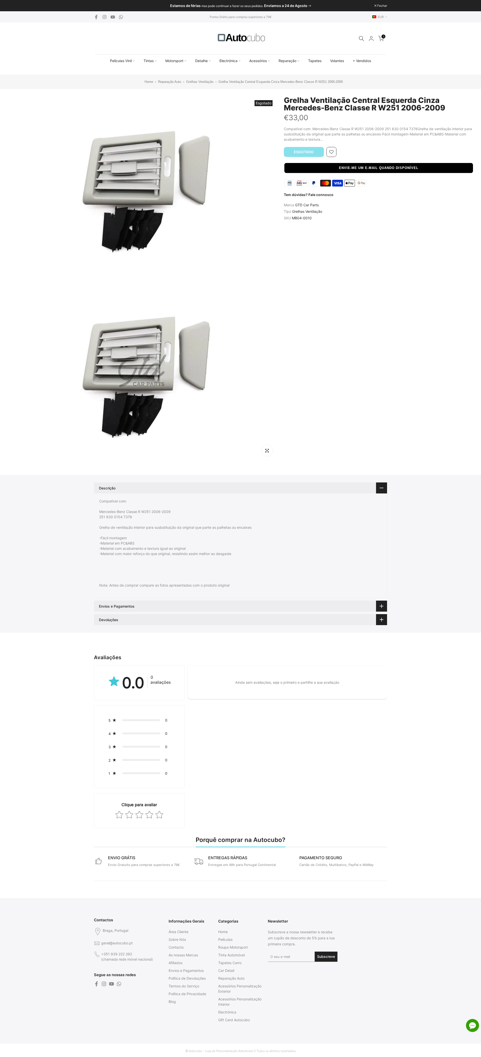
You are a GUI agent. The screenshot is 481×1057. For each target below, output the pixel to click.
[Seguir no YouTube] (112, 17)
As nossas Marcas (183, 955)
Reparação (287, 61)
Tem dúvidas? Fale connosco (308, 195)
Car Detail (226, 970)
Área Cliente (178, 932)
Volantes (337, 61)
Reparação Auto (169, 82)
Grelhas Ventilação (199, 82)
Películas (225, 939)
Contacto (176, 947)
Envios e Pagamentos (186, 970)
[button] (379, 167)
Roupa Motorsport (233, 947)
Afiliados (175, 963)
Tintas (149, 61)
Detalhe (201, 61)
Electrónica (228, 61)
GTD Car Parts (307, 205)
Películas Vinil (121, 61)
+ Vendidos (362, 61)
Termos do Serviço (184, 986)
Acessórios (258, 61)
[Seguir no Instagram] (104, 17)
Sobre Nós (177, 939)
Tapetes (314, 61)
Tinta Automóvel (231, 955)
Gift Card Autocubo (234, 1020)
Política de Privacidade (187, 994)
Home (146, 82)
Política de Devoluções (187, 978)
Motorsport (174, 61)
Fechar (101, 5)
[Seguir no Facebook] (96, 17)
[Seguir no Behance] (121, 17)
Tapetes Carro (230, 963)
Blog (172, 1001)
